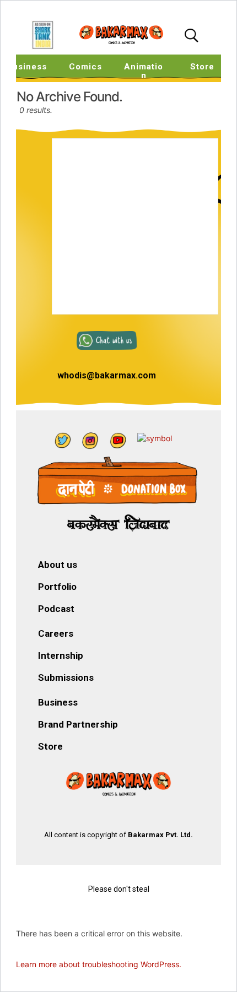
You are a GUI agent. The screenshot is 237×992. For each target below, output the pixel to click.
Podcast (56, 608)
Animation (143, 71)
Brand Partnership (78, 724)
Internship (60, 655)
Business (58, 702)
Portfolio (57, 586)
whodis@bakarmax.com (106, 375)
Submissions (66, 677)
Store (202, 66)
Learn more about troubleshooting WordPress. (98, 964)
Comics (85, 66)
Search (194, 35)
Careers (55, 633)
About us (57, 564)
